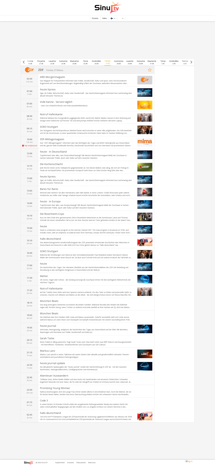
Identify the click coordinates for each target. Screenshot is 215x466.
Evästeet (70, 462)
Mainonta (91, 462)
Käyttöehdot (60, 462)
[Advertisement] (107, 39)
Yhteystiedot (81, 462)
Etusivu (95, 18)
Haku (104, 18)
